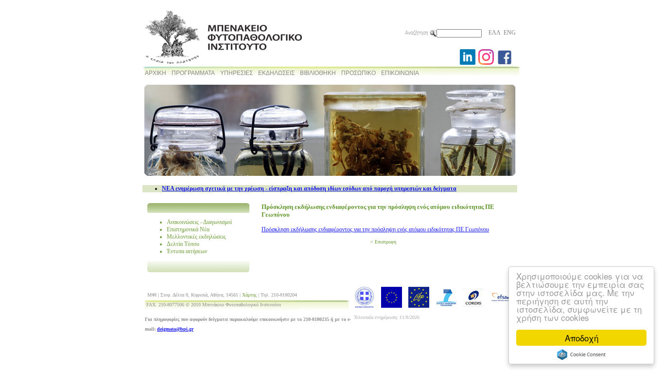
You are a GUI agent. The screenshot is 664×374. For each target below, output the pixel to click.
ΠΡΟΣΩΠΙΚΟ (358, 73)
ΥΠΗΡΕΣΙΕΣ (236, 73)
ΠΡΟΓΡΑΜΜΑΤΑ (193, 73)
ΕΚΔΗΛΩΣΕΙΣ (276, 73)
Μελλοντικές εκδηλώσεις (196, 236)
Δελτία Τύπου (183, 244)
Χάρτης (249, 295)
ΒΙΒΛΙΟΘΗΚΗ (318, 73)
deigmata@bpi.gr (175, 329)
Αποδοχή (581, 338)
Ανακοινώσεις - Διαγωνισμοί (199, 222)
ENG (510, 32)
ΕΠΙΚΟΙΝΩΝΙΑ (400, 73)
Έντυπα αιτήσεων (187, 251)
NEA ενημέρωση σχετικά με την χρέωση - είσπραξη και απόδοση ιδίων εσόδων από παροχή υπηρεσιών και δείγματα (309, 188)
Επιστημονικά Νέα (188, 229)
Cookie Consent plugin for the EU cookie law (581, 354)
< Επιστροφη (383, 241)
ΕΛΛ (495, 32)
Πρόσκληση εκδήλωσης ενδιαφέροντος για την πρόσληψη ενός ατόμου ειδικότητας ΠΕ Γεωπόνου (375, 229)
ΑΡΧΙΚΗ (155, 73)
